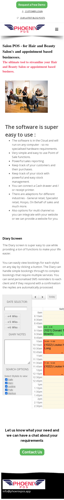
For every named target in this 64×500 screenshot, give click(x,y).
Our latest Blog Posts (32, 17)
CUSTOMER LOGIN (34, 11)
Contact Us (32, 452)
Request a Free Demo (31, 4)
